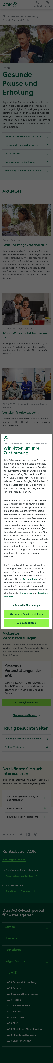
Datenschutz (29, 579)
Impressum (26, 593)
